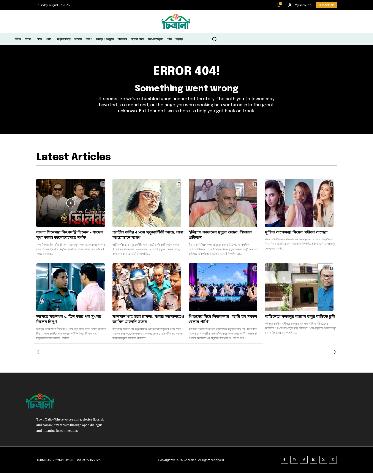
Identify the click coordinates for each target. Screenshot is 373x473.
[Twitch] (313, 459)
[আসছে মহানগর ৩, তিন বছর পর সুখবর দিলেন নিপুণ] (70, 287)
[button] (214, 39)
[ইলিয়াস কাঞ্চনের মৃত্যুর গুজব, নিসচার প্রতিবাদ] (223, 203)
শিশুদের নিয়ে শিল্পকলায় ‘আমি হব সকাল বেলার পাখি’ (223, 319)
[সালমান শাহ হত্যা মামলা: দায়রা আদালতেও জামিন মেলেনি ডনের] (146, 287)
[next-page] (333, 352)
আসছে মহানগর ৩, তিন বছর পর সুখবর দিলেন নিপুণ (68, 319)
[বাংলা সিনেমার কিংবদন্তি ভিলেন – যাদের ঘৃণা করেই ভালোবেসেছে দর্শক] (70, 203)
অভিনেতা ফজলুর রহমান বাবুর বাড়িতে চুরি (300, 316)
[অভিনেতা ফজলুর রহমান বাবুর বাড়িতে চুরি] (299, 287)
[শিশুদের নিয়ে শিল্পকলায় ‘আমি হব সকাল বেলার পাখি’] (223, 287)
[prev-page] (39, 352)
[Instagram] (294, 459)
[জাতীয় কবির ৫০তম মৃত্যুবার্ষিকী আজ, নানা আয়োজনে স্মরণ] (146, 203)
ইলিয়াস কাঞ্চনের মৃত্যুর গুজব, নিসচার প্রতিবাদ (220, 235)
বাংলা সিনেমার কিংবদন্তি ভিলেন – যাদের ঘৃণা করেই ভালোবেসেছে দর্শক (69, 235)
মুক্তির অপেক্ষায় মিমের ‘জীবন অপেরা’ (297, 232)
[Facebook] (284, 459)
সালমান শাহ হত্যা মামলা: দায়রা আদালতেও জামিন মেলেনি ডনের (148, 319)
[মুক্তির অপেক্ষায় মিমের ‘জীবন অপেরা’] (299, 203)
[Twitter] (323, 459)
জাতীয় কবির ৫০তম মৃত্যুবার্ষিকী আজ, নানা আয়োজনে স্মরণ (147, 235)
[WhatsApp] (333, 459)
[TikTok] (304, 459)
